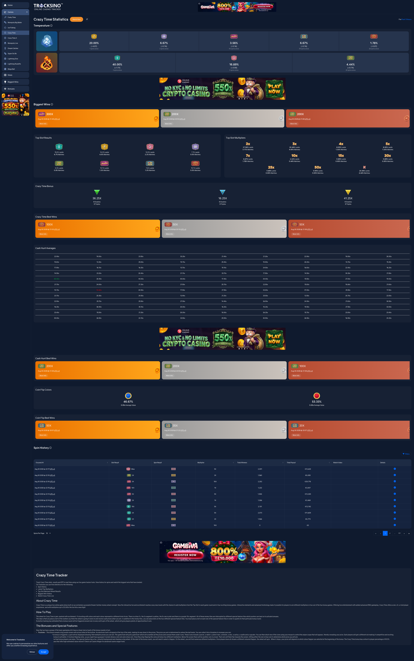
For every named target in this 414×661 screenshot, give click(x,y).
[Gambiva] (237, 7)
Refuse (32, 652)
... (394, 533)
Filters (407, 454)
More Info (43, 124)
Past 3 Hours (406, 19)
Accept (43, 652)
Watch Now (77, 19)
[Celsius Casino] (15, 105)
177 (399, 533)
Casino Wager (97, 641)
